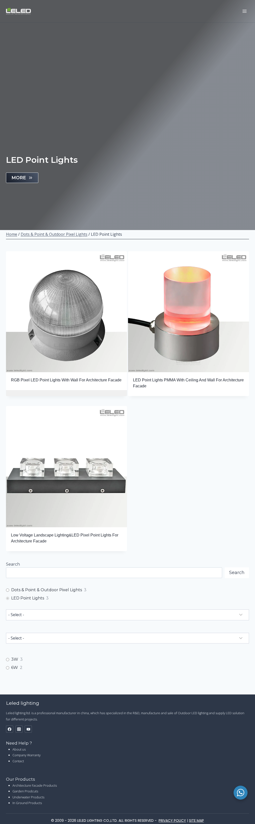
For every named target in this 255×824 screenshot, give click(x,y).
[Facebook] (9, 729)
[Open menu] (244, 11)
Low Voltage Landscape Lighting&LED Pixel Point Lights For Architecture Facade (64, 538)
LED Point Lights (27, 598)
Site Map (196, 820)
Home (11, 234)
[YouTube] (28, 729)
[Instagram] (19, 729)
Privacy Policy (172, 820)
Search (13, 564)
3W (14, 659)
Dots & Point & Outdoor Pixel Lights (54, 234)
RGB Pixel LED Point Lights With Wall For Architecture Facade (66, 380)
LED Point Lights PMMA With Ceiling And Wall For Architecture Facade (188, 383)
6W (14, 667)
